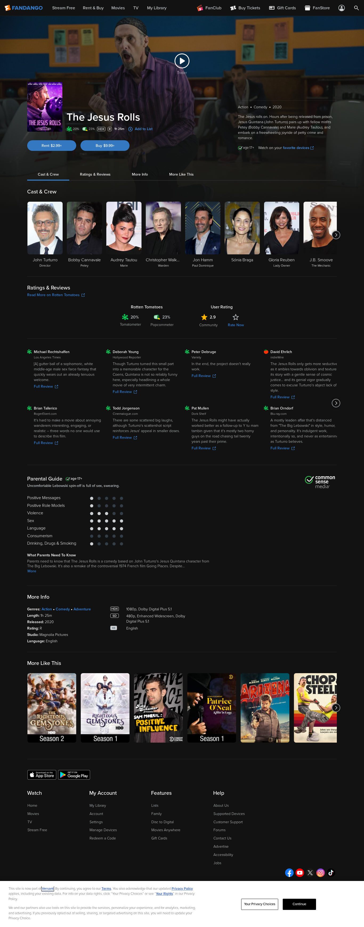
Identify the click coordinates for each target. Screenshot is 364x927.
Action (47, 609)
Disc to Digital (162, 822)
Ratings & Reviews (95, 174)
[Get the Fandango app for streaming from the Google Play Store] (74, 774)
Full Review (43, 386)
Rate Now (236, 325)
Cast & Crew (48, 174)
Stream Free (37, 830)
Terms (106, 889)
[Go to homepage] (24, 8)
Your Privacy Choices (260, 904)
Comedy (63, 609)
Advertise (221, 846)
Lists (154, 805)
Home (32, 805)
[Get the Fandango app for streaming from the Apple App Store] (41, 774)
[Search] (356, 8)
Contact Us (222, 838)
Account (96, 814)
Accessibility (223, 854)
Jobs (217, 863)
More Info (140, 174)
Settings (96, 822)
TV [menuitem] (136, 8)
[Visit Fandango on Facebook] (289, 872)
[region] (182, 904)
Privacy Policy (182, 889)
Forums (219, 830)
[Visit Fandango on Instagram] (320, 872)
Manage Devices (103, 830)
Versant (48, 889)
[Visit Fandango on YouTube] (299, 872)
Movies (33, 814)
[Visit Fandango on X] (310, 872)
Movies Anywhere (165, 830)
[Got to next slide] (336, 234)
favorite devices (296, 148)
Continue (299, 904)
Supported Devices (229, 814)
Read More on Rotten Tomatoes (53, 295)
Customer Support (228, 822)
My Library (98, 805)
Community (208, 325)
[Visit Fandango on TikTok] (330, 872)
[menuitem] (282, 8)
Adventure (82, 609)
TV (29, 822)
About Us (221, 805)
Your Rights (164, 894)
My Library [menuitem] (157, 8)
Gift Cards (159, 838)
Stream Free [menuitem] (63, 8)
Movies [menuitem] (118, 8)
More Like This (181, 174)
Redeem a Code (103, 838)
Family (156, 814)
